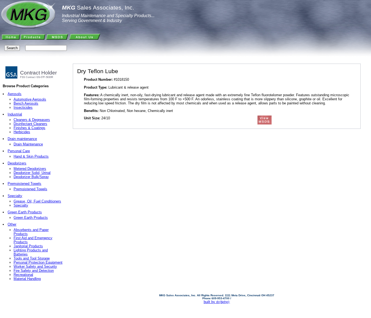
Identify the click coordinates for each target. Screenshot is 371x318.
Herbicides (22, 132)
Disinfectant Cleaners (30, 124)
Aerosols (14, 94)
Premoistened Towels (24, 184)
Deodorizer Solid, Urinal (32, 173)
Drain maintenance (22, 139)
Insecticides (23, 107)
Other (12, 224)
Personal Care (19, 151)
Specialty (15, 196)
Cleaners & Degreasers (32, 120)
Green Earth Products (25, 212)
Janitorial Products (28, 246)
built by (217, 302)
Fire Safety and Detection (34, 271)
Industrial (15, 114)
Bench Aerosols (26, 103)
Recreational (23, 275)
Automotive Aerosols (30, 99)
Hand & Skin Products (31, 156)
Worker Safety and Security (35, 266)
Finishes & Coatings (29, 128)
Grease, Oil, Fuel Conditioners (37, 201)
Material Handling (27, 279)
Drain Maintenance (28, 144)
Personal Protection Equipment (38, 262)
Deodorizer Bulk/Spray (31, 177)
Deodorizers (17, 163)
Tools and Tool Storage (32, 258)
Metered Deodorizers (30, 169)
